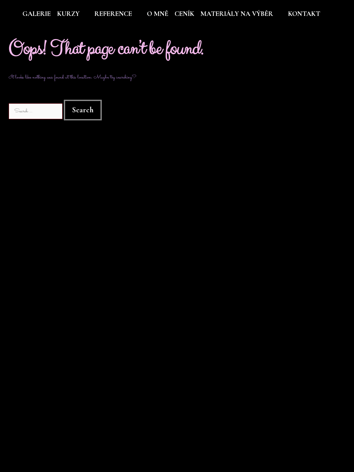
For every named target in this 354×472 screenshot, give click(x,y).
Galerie (36, 14)
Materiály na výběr (237, 14)
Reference (113, 14)
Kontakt (304, 14)
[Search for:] (36, 111)
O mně (157, 14)
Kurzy (68, 14)
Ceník (184, 14)
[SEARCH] (339, 14)
